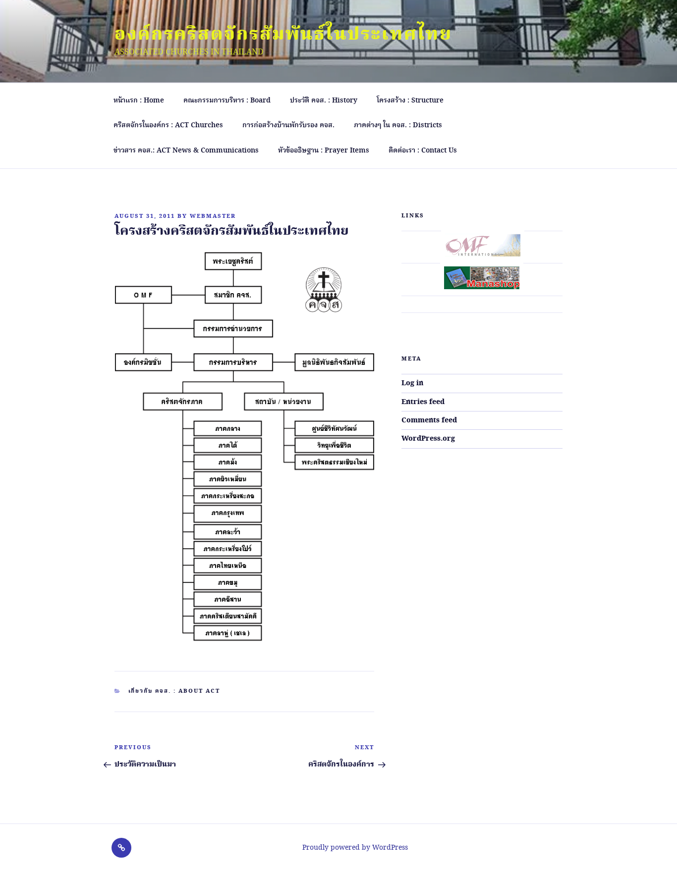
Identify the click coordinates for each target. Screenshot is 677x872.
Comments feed (429, 420)
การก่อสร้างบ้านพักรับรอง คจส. (288, 125)
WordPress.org (428, 438)
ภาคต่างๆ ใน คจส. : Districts (398, 125)
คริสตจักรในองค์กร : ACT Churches (168, 125)
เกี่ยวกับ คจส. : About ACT (174, 691)
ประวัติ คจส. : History (323, 100)
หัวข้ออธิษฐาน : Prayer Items (323, 150)
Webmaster (213, 216)
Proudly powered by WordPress (355, 847)
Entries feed (423, 402)
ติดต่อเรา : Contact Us (423, 150)
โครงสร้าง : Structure (410, 100)
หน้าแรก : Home (138, 100)
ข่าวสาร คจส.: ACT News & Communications (186, 150)
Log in (412, 383)
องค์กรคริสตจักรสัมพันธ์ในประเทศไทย (283, 35)
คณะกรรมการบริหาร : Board (227, 100)
